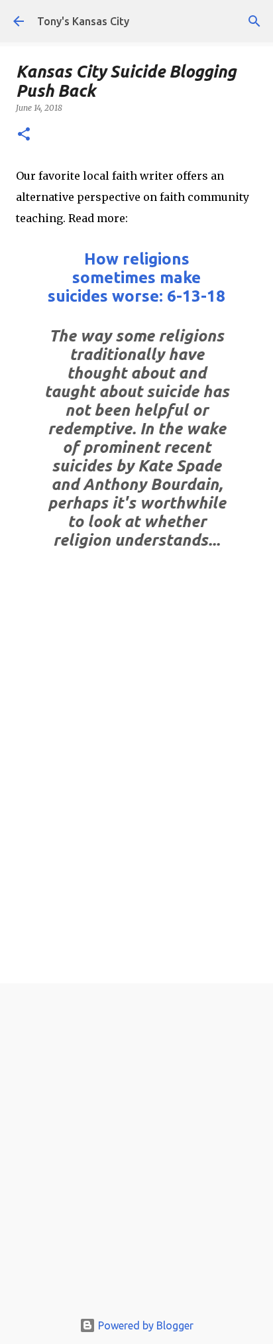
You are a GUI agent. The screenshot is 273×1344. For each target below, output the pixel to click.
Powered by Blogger (144, 1325)
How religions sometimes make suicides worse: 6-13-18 (136, 277)
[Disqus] (136, 794)
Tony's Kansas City (83, 21)
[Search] (254, 21)
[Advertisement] (136, 1150)
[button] (24, 135)
